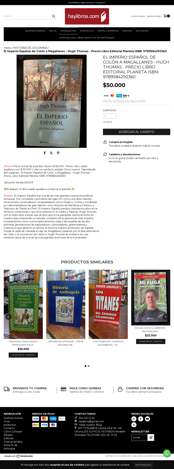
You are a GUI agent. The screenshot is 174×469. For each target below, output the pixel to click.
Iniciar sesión (154, 16)
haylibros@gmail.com (91, 421)
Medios (127, 30)
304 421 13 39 (86, 418)
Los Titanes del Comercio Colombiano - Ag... (108, 343)
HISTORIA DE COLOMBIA (30, 47)
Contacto (87, 30)
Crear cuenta (138, 16)
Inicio (53, 30)
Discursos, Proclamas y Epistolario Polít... (23, 343)
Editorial (142, 30)
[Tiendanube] (18, 457)
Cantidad (109, 110)
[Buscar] (53, 16)
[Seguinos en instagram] (133, 418)
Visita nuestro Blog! (90, 424)
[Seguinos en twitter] (133, 424)
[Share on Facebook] (45, 153)
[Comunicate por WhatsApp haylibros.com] (167, 453)
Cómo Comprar (108, 30)
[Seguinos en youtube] (147, 418)
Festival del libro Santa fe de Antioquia (87, 37)
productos (68, 30)
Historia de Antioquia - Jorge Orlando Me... (65, 343)
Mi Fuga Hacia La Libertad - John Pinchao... (151, 330)
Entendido (143, 465)
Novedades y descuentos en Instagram (87, 2)
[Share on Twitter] (51, 153)
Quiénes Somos (35, 30)
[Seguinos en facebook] (140, 418)
